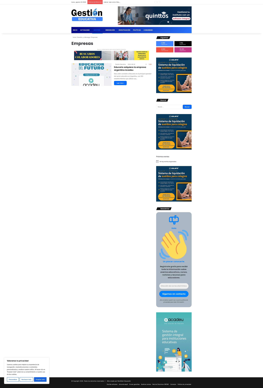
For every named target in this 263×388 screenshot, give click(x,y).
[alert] (174, 161)
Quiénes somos (146, 384)
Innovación (110, 30)
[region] (26, 370)
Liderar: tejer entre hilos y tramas (114, 2)
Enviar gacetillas (134, 384)
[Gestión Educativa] (87, 14)
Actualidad (85, 30)
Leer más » (120, 83)
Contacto (173, 384)
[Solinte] (174, 92)
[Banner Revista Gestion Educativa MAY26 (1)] (174, 371)
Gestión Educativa (120, 64)
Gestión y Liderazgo (83, 37)
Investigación (124, 30)
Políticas (137, 30)
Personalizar (13, 379)
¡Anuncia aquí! (123, 384)
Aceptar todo (40, 379)
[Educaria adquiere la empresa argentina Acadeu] (91, 74)
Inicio (75, 30)
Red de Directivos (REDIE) (160, 384)
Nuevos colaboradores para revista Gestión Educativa (111, 49)
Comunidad (148, 30)
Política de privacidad (184, 384)
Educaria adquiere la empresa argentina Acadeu (130, 68)
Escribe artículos (112, 384)
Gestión (97, 30)
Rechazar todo (26, 379)
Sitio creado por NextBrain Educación (119, 381)
